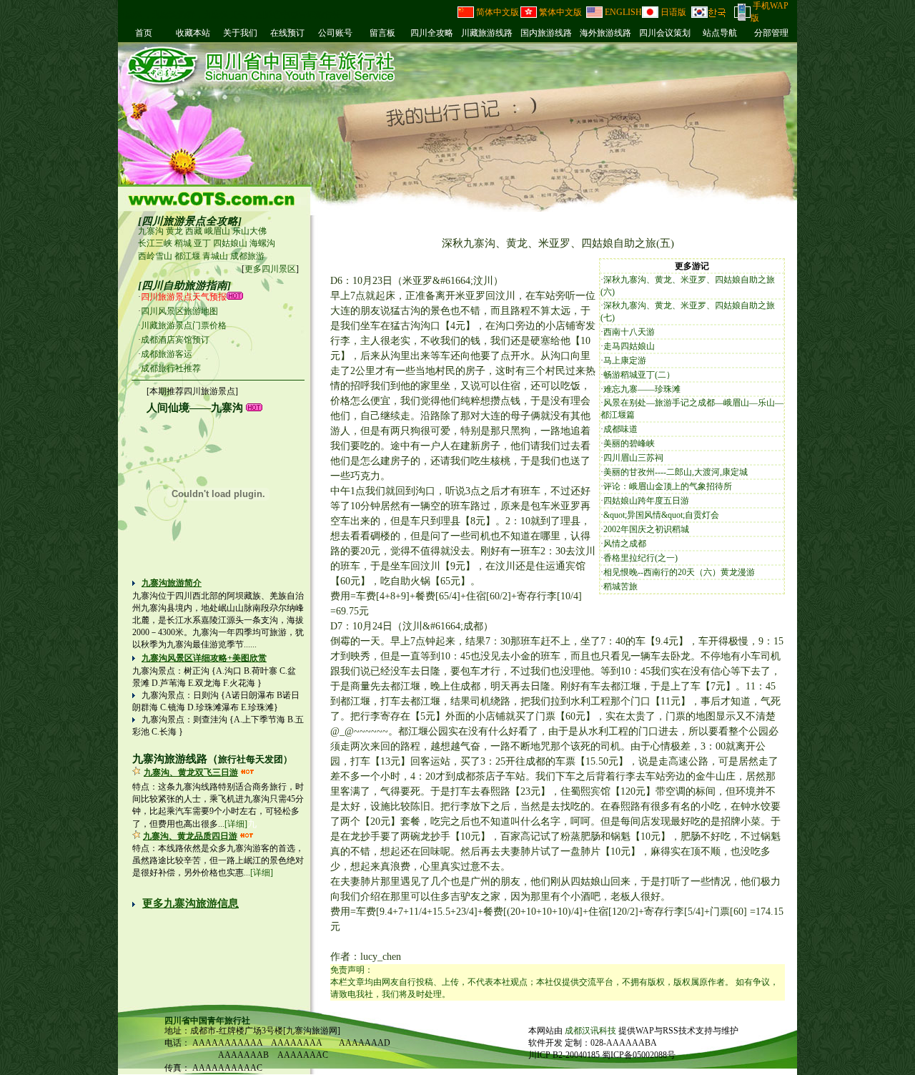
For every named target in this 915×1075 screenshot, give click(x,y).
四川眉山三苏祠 (633, 458)
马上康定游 (624, 360)
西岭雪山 (155, 256)
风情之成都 (624, 544)
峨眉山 (217, 231)
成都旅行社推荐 (171, 368)
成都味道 (620, 429)
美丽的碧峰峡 (629, 443)
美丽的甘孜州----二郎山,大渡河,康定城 (675, 472)
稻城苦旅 (620, 586)
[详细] (235, 824)
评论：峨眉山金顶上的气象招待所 (667, 486)
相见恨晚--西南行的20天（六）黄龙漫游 (679, 572)
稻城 (183, 243)
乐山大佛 (249, 231)
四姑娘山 (230, 243)
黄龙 (174, 231)
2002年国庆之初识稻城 (646, 529)
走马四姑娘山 (629, 346)
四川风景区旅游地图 (179, 311)
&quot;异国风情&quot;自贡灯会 (661, 515)
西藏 (193, 231)
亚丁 (202, 243)
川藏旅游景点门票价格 (184, 325)
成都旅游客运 (166, 354)
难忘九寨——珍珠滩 (642, 389)
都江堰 (187, 256)
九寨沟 (151, 231)
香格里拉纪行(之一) (640, 558)
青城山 (215, 256)
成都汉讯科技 (591, 1031)
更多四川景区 (270, 269)
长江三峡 (155, 243)
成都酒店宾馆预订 (175, 340)
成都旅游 (247, 256)
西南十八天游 (629, 332)
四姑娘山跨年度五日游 (646, 501)
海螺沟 (262, 243)
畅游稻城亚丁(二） (639, 375)
